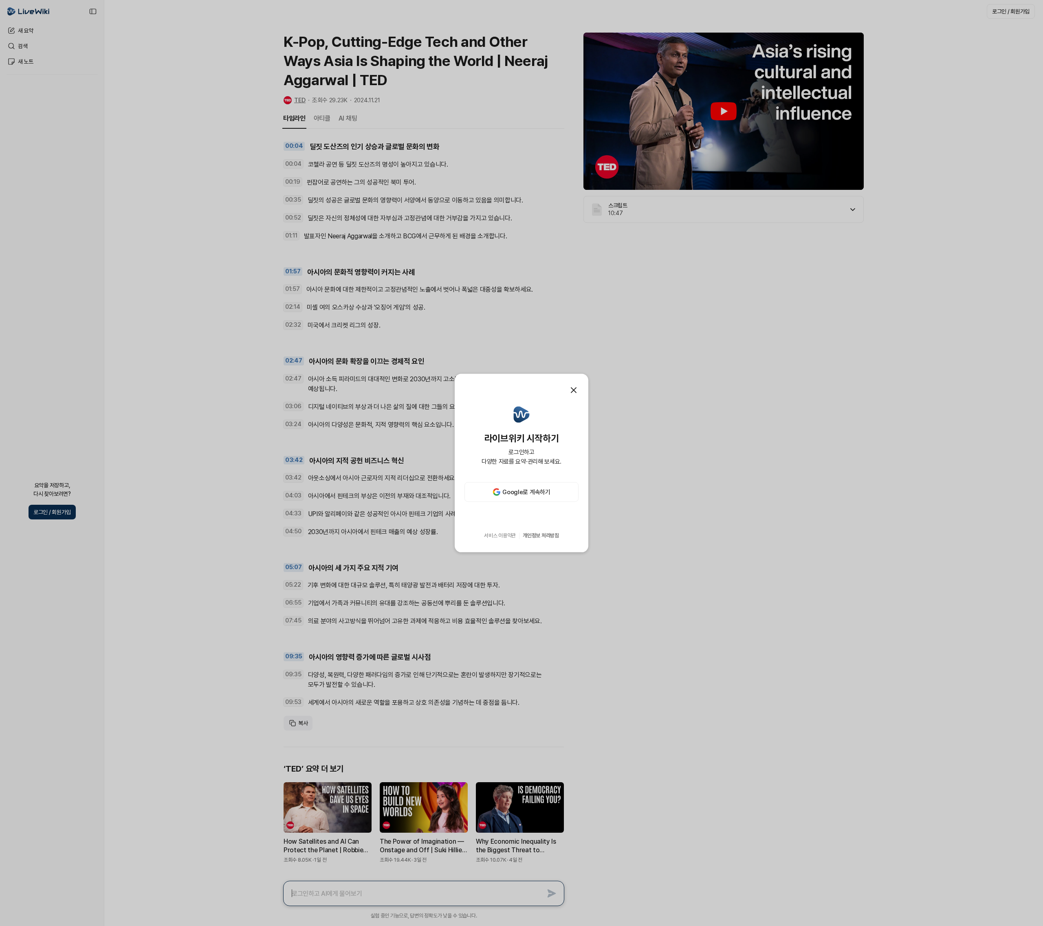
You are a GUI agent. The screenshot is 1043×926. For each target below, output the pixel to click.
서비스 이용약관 (500, 535)
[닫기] (574, 390)
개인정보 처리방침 (541, 535)
